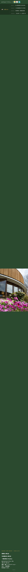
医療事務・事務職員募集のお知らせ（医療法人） (20, 10)
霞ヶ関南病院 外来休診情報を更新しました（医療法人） (20, 5)
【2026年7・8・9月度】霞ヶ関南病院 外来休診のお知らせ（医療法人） (20, 13)
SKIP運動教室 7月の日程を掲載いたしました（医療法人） (20, 8)
